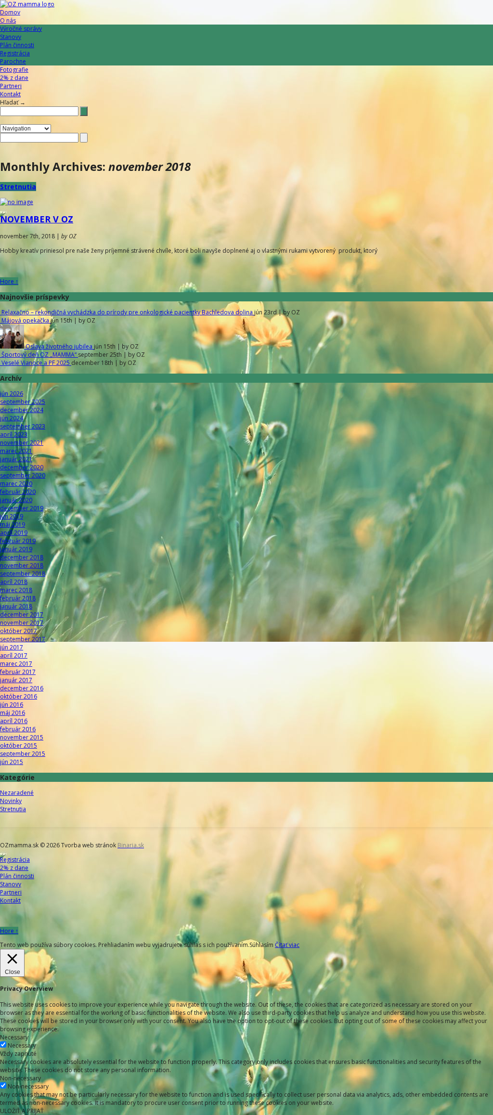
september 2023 (22, 426)
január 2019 (16, 549)
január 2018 (16, 606)
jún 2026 (11, 393)
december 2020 (21, 467)
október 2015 (18, 745)
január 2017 (16, 680)
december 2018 (21, 557)
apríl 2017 (13, 655)
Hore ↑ (9, 281)
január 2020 (16, 500)
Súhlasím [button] (261, 945)
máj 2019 (12, 524)
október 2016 (18, 696)
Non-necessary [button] (20, 1078)
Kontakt (10, 94)
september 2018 (22, 574)
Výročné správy (21, 29)
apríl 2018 (13, 582)
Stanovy (10, 37)
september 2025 (22, 402)
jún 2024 (11, 418)
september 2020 (22, 475)
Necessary (22, 1045)
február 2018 (18, 598)
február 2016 (18, 729)
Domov (10, 12)
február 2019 (18, 541)
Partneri (11, 86)
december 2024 (21, 410)
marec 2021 (16, 451)
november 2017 (21, 623)
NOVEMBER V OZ (36, 219)
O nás (8, 20)
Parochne (13, 61)
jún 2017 (11, 647)
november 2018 (21, 565)
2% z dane (14, 78)
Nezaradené (17, 793)
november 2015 (21, 737)
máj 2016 (12, 713)
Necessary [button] (14, 1037)
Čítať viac (287, 945)
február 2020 (18, 492)
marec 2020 (16, 484)
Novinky (11, 801)
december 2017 (21, 614)
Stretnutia (18, 186)
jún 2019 (11, 516)
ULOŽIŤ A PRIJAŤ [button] (22, 1111)
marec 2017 (16, 664)
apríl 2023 (13, 434)
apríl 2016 (13, 721)
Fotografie (14, 69)
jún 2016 (11, 704)
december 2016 (21, 688)
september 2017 (22, 639)
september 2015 (22, 754)
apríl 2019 (13, 533)
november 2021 (21, 443)
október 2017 (18, 631)
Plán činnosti (17, 45)
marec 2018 (16, 590)
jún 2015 (11, 762)
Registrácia (15, 53)
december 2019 (21, 508)
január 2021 (16, 459)
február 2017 (18, 672)
